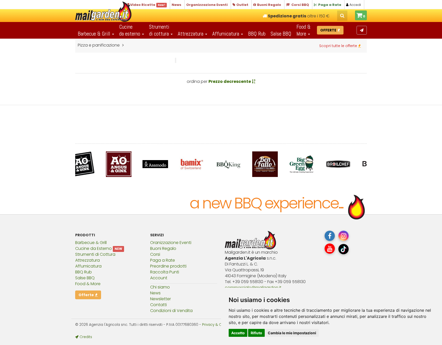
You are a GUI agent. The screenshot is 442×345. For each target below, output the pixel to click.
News (155, 293)
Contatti (158, 305)
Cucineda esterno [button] (130, 30)
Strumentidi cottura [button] (159, 30)
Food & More (88, 284)
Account (158, 278)
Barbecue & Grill (91, 243)
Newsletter (160, 299)
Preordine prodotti (168, 266)
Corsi (155, 254)
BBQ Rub (257, 33)
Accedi (354, 4)
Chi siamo (160, 287)
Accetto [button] (238, 333)
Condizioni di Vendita (171, 311)
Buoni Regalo (163, 248)
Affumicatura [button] (226, 33)
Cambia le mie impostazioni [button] (292, 333)
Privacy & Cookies (217, 324)
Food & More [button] (303, 30)
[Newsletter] (362, 30)
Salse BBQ (281, 33)
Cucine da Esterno (93, 248)
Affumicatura (88, 266)
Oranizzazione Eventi (170, 243)
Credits (85, 337)
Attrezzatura (87, 260)
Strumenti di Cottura (95, 254)
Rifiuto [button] (256, 333)
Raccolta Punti (164, 272)
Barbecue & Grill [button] (95, 33)
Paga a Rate (162, 260)
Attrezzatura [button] (191, 33)
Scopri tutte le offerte (338, 45)
